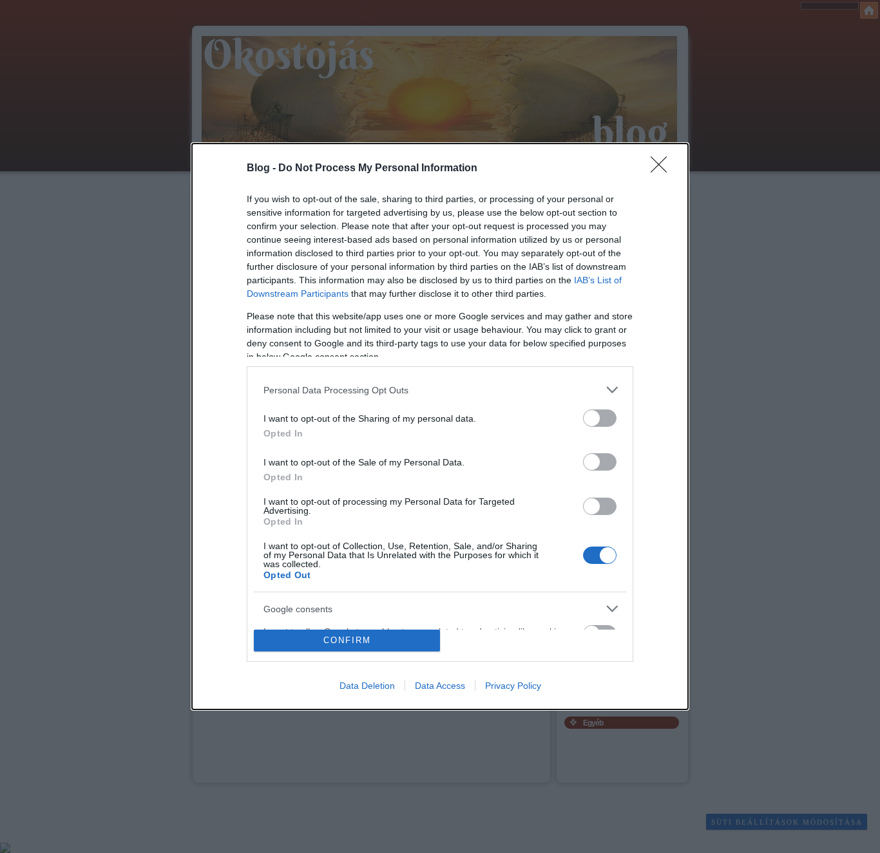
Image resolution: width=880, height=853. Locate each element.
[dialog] (440, 426)
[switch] (600, 418)
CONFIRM (347, 640)
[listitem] (440, 390)
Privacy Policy (513, 685)
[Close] (663, 168)
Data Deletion (367, 685)
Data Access (440, 685)
